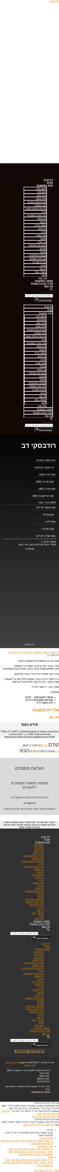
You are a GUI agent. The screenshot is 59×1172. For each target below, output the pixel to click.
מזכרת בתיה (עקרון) (36, 202)
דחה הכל (46, 1116)
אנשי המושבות (45, 185)
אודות (50, 182)
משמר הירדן (40, 225)
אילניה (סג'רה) (39, 262)
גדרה (44, 212)
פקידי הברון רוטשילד (42, 283)
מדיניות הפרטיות (12, 1062)
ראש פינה (41, 192)
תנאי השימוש (29, 1065)
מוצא (44, 275)
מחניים (43, 248)
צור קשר (48, 286)
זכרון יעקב (41, 195)
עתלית (43, 252)
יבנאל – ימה (40, 272)
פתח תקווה (41, 198)
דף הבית (48, 180)
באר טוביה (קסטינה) (36, 215)
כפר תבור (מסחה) (37, 258)
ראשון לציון (41, 188)
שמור (56, 1170)
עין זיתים (42, 228)
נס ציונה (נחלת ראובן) (36, 208)
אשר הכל (36, 1116)
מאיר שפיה (41, 235)
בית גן (43, 265)
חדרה (43, 232)
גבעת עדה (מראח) (37, 245)
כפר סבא (42, 278)
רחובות (43, 222)
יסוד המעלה (40, 205)
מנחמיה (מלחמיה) (37, 255)
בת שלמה (41, 218)
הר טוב (43, 268)
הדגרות (55, 1116)
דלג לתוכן (54, 1)
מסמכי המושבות (44, 281)
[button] (51, 290)
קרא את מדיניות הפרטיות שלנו (38, 1125)
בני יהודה (42, 242)
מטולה (43, 238)
